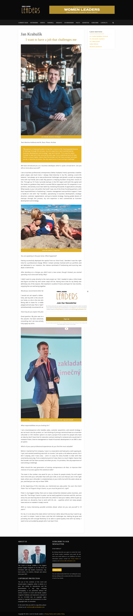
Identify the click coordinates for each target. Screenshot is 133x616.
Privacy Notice (59, 309)
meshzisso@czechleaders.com (78, 309)
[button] (66, 303)
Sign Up (66, 319)
